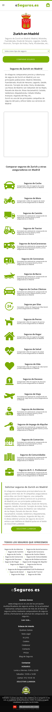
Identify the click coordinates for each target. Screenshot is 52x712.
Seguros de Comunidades (32, 455)
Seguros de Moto (32, 198)
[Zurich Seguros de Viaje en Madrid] (9, 396)
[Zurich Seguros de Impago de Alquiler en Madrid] (9, 426)
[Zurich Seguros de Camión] (9, 215)
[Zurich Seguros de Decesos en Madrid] (9, 381)
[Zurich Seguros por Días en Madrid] (9, 306)
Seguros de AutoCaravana (36, 549)
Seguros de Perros (33, 319)
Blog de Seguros (26, 656)
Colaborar (26, 645)
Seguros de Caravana (35, 552)
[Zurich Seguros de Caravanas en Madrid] (9, 260)
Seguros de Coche (32, 183)
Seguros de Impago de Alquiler (33, 424)
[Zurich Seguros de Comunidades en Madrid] (9, 456)
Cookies (26, 641)
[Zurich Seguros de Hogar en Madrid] (9, 336)
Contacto (26, 649)
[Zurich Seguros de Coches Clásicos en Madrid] (9, 291)
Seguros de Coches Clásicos (32, 289)
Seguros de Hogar (32, 334)
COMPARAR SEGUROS (26, 59)
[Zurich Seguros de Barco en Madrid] (9, 276)
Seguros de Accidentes (33, 409)
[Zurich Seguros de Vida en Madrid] (9, 366)
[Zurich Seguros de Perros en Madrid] (9, 321)
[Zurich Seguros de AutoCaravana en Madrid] (9, 245)
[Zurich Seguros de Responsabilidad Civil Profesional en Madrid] (9, 472)
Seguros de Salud (32, 349)
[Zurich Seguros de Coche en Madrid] (9, 185)
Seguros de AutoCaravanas (32, 243)
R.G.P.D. (26, 637)
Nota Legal (26, 634)
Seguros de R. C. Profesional (33, 470)
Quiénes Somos (26, 630)
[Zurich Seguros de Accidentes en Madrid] (9, 411)
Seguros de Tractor (32, 228)
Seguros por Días (32, 304)
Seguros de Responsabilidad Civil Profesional (26, 569)
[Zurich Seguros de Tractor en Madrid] (9, 230)
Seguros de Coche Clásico (35, 554)
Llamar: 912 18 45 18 (26, 678)
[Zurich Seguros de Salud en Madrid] (9, 351)
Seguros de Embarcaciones (36, 559)
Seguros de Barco (32, 274)
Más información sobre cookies (29, 707)
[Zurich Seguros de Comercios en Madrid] (9, 441)
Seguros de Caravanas (33, 259)
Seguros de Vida (33, 364)
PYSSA (26, 652)
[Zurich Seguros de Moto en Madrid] (9, 200)
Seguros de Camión (32, 213)
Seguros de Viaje (32, 394)
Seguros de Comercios (33, 440)
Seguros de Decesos (32, 379)
